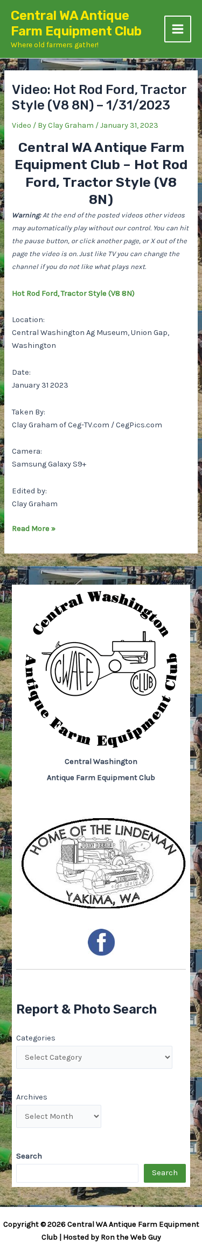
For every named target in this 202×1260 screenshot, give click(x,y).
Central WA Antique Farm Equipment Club (76, 23)
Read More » (33, 529)
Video (21, 125)
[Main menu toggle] (177, 29)
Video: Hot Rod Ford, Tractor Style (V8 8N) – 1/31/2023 (99, 97)
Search (165, 1172)
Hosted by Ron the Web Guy (112, 1237)
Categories (35, 1038)
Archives (31, 1097)
